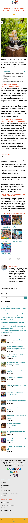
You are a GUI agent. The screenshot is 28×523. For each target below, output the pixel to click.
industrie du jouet (16, 315)
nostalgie (15, 328)
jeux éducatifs (16, 322)
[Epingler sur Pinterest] (17, 259)
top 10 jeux (19, 330)
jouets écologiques (13, 325)
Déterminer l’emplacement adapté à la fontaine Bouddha (13, 77)
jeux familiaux (17, 319)
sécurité (25, 328)
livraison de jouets (9, 326)
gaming (24, 313)
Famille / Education (8, 6)
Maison (22, 6)
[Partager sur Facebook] (10, 259)
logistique (14, 326)
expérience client (19, 311)
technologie (8, 330)
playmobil (20, 328)
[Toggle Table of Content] (24, 72)
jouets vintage (4, 325)
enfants (3, 311)
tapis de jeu (3, 330)
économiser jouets (8, 332)
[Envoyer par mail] (15, 259)
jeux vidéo (9, 322)
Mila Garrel (19, 16)
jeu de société (4, 317)
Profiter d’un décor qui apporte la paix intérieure (13, 81)
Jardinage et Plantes (16, 6)
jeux (16, 317)
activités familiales (12, 305)
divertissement (21, 308)
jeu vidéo (11, 317)
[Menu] (2, 2)
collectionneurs (5, 308)
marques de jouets (7, 328)
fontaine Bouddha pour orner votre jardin (14, 137)
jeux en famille (10, 319)
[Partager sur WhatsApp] (8, 259)
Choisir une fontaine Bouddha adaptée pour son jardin (13, 74)
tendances (13, 330)
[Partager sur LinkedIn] (20, 259)
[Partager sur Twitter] (13, 259)
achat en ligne (4, 305)
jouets (22, 322)
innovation (23, 315)
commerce (13, 308)
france (12, 313)
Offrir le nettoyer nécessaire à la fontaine (11, 79)
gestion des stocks (5, 315)
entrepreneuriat (10, 311)
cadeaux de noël (17, 306)
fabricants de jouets (5, 313)
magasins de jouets (21, 326)
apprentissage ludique (9, 306)
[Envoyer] (25, 298)
